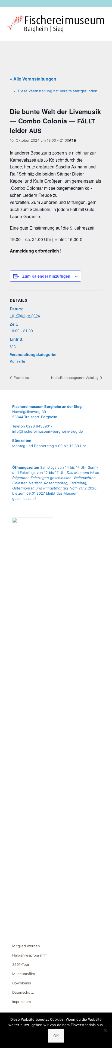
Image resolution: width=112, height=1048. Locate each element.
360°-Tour (20, 964)
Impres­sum (21, 1001)
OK (56, 1035)
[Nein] (105, 1030)
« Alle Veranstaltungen (33, 79)
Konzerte (17, 361)
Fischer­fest (21, 377)
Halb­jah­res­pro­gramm (29, 955)
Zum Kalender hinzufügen (46, 276)
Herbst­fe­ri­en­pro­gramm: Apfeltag (75, 377)
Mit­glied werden (26, 946)
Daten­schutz (23, 992)
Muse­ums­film (23, 974)
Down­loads (21, 983)
